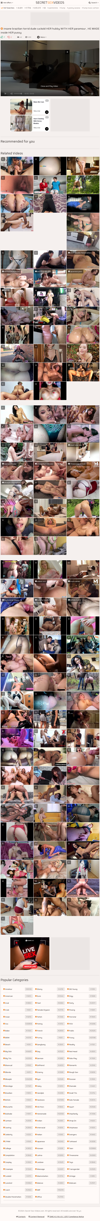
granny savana (74, 8)
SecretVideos (50, 2)
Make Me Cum (38, 102)
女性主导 (37, 8)
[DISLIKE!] (9, 37)
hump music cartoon (91, 8)
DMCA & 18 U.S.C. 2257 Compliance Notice (66, 1216)
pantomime (53, 8)
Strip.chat (36, 111)
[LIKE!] (2, 37)
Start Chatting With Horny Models (38, 121)
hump (63, 8)
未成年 (20, 8)
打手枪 (28, 8)
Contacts (22, 1216)
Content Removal (37, 1216)
